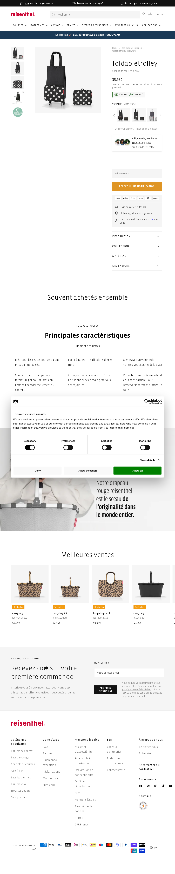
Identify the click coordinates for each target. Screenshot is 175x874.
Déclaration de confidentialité (84, 772)
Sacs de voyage (20, 757)
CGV (77, 793)
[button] (19, 27)
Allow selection (87, 470)
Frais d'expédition (134, 84)
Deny (38, 470)
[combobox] (95, 14)
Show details (147, 460)
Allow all (137, 470)
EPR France (82, 824)
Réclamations (51, 771)
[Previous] (114, 115)
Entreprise (145, 753)
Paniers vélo (18, 784)
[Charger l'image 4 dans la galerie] (18, 97)
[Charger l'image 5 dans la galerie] (18, 112)
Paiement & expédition (50, 762)
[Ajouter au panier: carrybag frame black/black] (164, 597)
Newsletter (49, 784)
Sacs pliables (19, 797)
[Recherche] (53, 15)
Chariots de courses (23, 764)
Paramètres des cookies (84, 809)
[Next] (160, 115)
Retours (47, 753)
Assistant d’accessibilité (83, 749)
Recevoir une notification (137, 186)
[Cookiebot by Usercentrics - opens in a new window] (147, 401)
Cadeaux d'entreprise (114, 749)
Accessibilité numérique (82, 761)
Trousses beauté (20, 790)
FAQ (45, 746)
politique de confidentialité (136, 689)
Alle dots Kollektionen (132, 48)
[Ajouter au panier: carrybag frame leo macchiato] (43, 597)
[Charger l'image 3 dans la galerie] (18, 82)
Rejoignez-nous (148, 746)
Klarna (79, 817)
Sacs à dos (17, 770)
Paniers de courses (22, 751)
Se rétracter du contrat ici (149, 767)
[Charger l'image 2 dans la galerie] (18, 68)
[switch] (68, 447)
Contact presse (116, 770)
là (152, 219)
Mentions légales (85, 799)
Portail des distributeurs (115, 761)
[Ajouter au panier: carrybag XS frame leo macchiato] (83, 597)
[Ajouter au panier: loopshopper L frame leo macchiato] (124, 597)
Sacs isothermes (21, 777)
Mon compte (50, 778)
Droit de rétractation (82, 784)
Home (115, 48)
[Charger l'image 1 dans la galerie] (18, 53)
